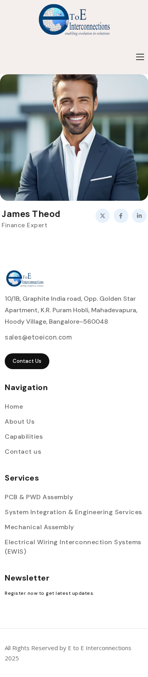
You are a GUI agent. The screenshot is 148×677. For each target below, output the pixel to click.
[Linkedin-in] (139, 216)
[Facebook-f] (121, 216)
